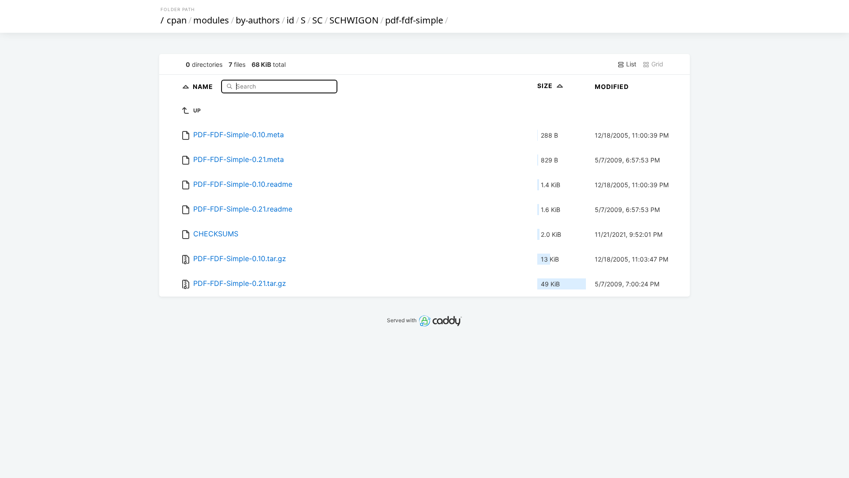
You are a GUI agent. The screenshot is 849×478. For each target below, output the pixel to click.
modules (211, 20)
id (290, 20)
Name (204, 86)
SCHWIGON (354, 20)
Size (546, 85)
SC (317, 20)
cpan (177, 20)
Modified (612, 86)
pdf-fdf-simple (414, 20)
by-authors (258, 20)
